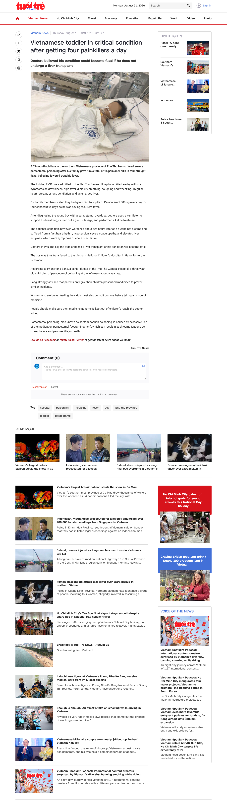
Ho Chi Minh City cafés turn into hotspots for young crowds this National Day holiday (183, 500)
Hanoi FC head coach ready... (170, 44)
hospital (45, 408)
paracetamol (63, 416)
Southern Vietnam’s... (168, 63)
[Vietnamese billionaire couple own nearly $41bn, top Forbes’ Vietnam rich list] (198, 86)
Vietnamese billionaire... (168, 82)
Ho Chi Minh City (68, 18)
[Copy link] (18, 34)
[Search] (188, 5)
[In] (18, 68)
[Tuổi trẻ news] (30, 5)
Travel (92, 18)
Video (191, 18)
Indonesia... (168, 100)
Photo (208, 18)
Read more (25, 429)
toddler (44, 416)
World (174, 18)
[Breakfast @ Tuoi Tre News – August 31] (34, 655)
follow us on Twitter (72, 340)
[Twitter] (18, 51)
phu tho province (126, 408)
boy (107, 408)
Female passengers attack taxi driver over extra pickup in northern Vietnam (187, 467)
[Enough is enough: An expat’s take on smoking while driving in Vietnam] (34, 718)
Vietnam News (38, 18)
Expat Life (155, 18)
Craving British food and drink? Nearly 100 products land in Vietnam (183, 561)
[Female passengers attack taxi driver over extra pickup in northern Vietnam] (190, 448)
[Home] (17, 18)
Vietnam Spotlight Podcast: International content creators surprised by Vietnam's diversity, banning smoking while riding (98, 772)
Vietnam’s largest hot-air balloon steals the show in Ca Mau (34, 467)
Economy (111, 18)
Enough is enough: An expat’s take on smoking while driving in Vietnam (99, 709)
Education (132, 18)
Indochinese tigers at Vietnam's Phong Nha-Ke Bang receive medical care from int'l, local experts (97, 678)
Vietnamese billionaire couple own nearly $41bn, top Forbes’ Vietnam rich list (97, 741)
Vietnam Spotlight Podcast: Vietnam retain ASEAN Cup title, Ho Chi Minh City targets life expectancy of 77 (182, 745)
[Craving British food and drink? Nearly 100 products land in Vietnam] (185, 585)
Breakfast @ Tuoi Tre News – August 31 (83, 645)
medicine (80, 408)
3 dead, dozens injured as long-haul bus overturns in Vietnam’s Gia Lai (137, 467)
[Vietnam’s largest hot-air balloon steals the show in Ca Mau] (37, 448)
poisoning (62, 408)
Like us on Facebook (43, 340)
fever (95, 408)
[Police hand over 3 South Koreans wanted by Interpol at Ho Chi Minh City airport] (198, 124)
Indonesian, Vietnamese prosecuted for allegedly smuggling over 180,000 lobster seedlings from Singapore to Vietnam (86, 467)
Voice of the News (177, 611)
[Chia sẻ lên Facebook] (18, 43)
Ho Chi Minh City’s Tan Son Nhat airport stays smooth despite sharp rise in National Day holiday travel (98, 615)
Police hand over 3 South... (171, 121)
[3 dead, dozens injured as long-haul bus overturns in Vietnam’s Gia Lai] (139, 448)
